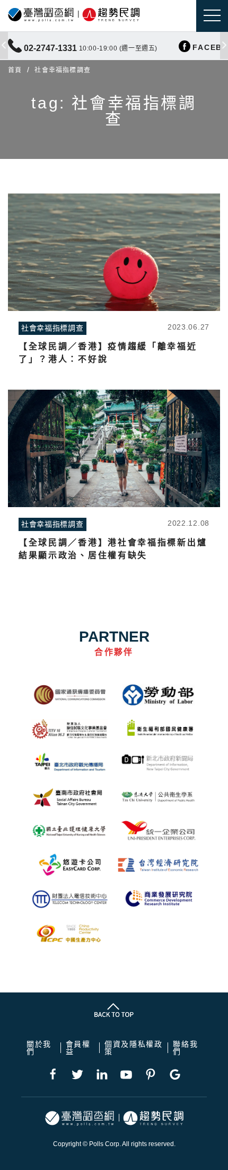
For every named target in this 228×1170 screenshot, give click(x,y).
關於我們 (39, 1047)
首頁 (15, 70)
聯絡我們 (185, 1047)
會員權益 (78, 1047)
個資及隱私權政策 (133, 1047)
